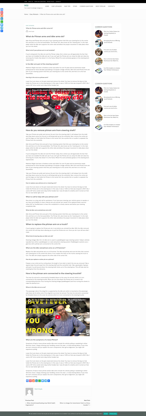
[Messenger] (1, 24)
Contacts (58, 1)
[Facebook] (1, 9)
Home (25, 1)
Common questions (86, 6)
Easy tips (67, 6)
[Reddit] (1, 15)
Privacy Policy (50, 1)
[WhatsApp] (1, 21)
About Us (30, 1)
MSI (26, 5)
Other (75, 6)
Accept (106, 413)
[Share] (1, 30)
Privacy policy (113, 413)
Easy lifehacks (57, 6)
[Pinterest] (1, 12)
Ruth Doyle (31, 31)
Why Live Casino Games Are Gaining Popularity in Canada (111, 33)
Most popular (100, 6)
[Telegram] (1, 27)
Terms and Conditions (40, 1)
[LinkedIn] (1, 18)
